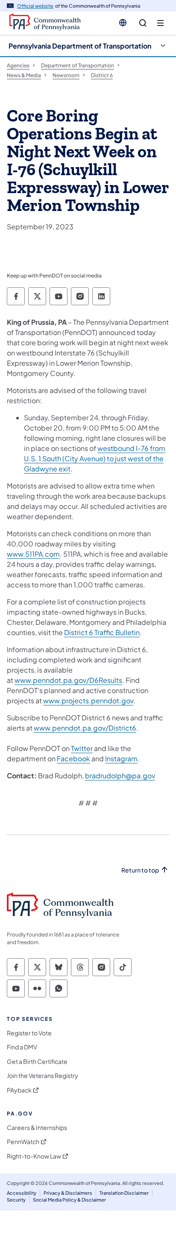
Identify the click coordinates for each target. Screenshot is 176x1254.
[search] (143, 23)
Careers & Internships (37, 1127)
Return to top (140, 870)
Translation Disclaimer (124, 1193)
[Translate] (123, 22)
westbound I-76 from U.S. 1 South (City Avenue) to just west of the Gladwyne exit (94, 458)
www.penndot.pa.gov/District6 (85, 727)
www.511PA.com (33, 553)
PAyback (19, 1090)
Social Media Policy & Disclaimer (69, 1199)
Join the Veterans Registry (42, 1075)
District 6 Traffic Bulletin (102, 632)
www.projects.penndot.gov (88, 700)
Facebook (73, 758)
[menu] (160, 23)
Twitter (82, 748)
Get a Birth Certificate (37, 1061)
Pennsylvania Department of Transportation (80, 46)
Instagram (121, 758)
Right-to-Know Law (34, 1156)
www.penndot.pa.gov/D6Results (68, 680)
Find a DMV (22, 1047)
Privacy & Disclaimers (68, 1193)
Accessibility (21, 1193)
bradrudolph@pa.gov (120, 775)
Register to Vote (29, 1033)
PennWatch (23, 1141)
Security (16, 1199)
